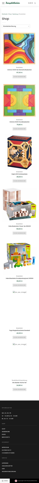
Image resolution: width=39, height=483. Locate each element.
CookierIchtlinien (8, 453)
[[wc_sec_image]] (19, 48)
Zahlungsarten (7, 466)
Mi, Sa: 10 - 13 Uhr (7, 418)
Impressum (5, 447)
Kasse (4, 434)
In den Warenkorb (19, 76)
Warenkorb (6, 431)
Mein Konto (6, 437)
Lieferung (5, 463)
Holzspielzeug (23, 380)
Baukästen (19, 67)
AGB (3, 468)
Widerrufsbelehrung (9, 471)
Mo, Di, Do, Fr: (6, 413)
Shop (9, 14)
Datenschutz (6, 450)
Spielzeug (15, 14)
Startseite (4, 14)
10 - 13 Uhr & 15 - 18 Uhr (9, 416)
